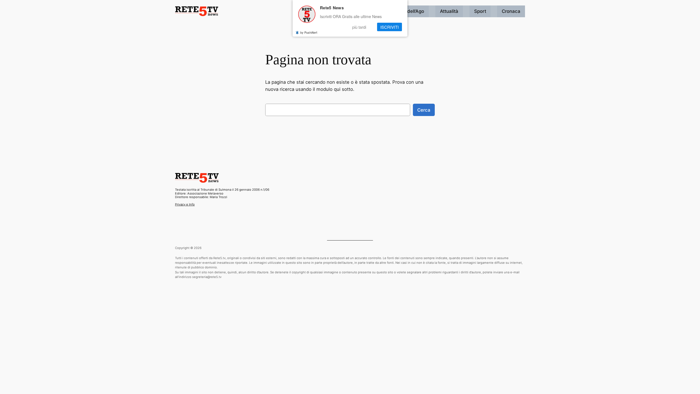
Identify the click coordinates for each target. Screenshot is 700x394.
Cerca (423, 110)
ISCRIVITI (389, 27)
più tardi (359, 27)
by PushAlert (308, 32)
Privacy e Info (185, 204)
